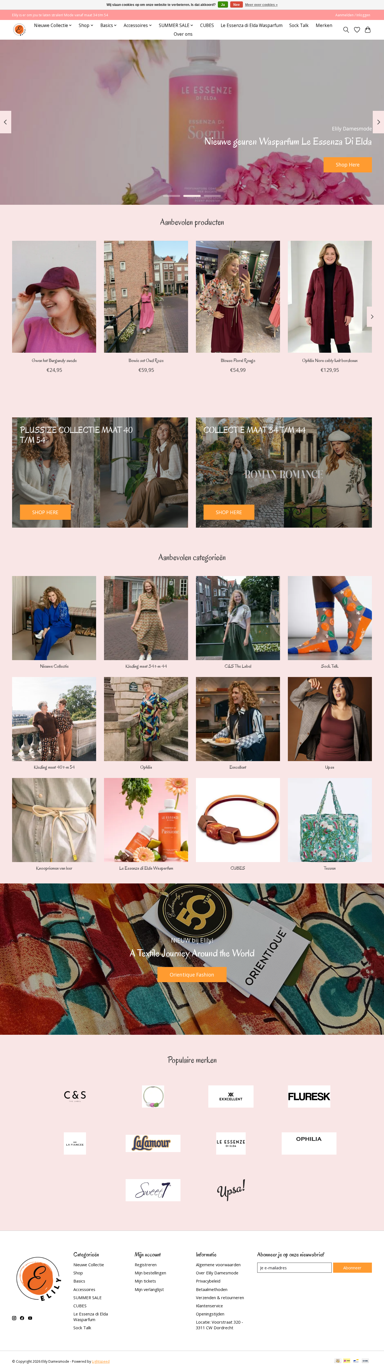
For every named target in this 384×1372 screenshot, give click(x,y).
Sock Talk (299, 25)
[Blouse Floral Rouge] (238, 297)
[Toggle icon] (346, 30)
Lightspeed (101, 1361)
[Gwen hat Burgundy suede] (54, 297)
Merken (324, 25)
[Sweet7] (153, 1191)
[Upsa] (231, 1191)
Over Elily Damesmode (217, 1273)
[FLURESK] (309, 1097)
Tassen (330, 868)
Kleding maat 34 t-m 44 (146, 666)
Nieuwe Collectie (54, 666)
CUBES (207, 25)
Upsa (329, 767)
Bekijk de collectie (179, 164)
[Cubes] (153, 1097)
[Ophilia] (309, 1144)
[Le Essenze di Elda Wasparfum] (231, 1144)
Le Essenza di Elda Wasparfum (252, 25)
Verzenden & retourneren (220, 1297)
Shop (78, 1273)
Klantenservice (209, 1305)
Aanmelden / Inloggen (352, 15)
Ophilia (146, 767)
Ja (223, 5)
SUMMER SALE (87, 1297)
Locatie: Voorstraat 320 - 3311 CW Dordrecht (219, 1324)
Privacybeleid (208, 1281)
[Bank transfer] (365, 1361)
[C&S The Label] (75, 1097)
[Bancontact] (356, 1361)
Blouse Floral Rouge (238, 360)
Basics (79, 1281)
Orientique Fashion (192, 974)
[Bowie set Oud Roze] (146, 297)
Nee (236, 5)
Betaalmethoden (211, 1289)
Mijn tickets (145, 1281)
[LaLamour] (153, 1144)
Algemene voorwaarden (218, 1264)
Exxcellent (237, 767)
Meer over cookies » (261, 5)
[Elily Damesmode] (19, 29)
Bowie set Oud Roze (146, 360)
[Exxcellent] (231, 1097)
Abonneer (352, 1267)
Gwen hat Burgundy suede (54, 360)
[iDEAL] (346, 1361)
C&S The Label (238, 666)
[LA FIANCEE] (75, 1144)
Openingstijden (210, 1314)
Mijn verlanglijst (149, 1289)
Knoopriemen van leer (54, 868)
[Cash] (337, 1361)
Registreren (146, 1264)
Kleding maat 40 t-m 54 (54, 767)
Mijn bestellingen (150, 1273)
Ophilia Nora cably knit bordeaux (330, 360)
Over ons (183, 34)
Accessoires (84, 1289)
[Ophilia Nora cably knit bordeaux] (330, 297)
